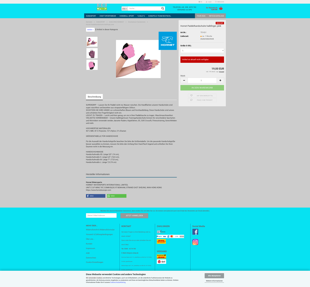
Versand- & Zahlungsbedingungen (99, 234)
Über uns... (90, 239)
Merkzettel (220, 2)
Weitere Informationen (214, 281)
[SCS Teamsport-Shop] (102, 7)
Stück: (183, 76)
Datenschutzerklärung (117, 282)
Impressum (90, 248)
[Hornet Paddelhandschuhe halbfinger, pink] (138, 59)
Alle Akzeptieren (214, 276)
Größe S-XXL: (186, 46)
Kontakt (89, 244)
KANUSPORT (91, 16)
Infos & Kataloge (216, 16)
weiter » (90, 30)
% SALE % (141, 16)
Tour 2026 (201, 16)
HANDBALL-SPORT (127, 16)
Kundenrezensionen (114, 96)
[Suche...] (162, 8)
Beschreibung (94, 96)
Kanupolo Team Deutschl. (159, 16)
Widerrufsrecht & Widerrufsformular (100, 230)
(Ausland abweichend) (207, 39)
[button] (200, 2)
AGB (87, 253)
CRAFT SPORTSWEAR (108, 16)
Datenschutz (91, 258)
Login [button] (209, 2)
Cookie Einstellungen (94, 262)
